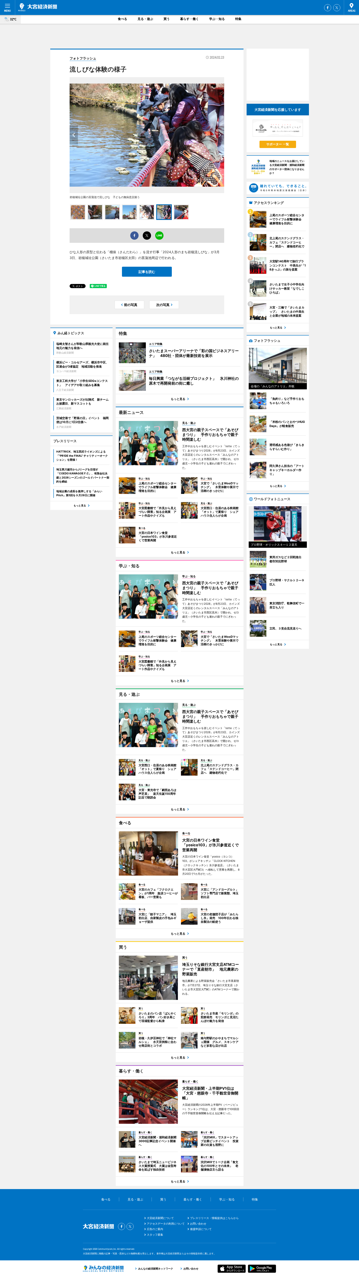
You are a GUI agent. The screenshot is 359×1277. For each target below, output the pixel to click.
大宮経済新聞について (160, 1218)
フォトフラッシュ (83, 58)
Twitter (336, 7)
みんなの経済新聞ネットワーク (103, 1269)
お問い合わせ (198, 1223)
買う (167, 19)
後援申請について (201, 1229)
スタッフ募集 (155, 1234)
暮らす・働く (189, 19)
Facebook (327, 7)
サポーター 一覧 (277, 144)
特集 (238, 19)
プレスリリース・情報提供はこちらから (214, 1218)
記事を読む (147, 272)
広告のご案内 (155, 1229)
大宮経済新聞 (37, 7)
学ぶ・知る (217, 19)
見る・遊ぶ (145, 19)
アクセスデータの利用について (166, 1223)
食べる (122, 19)
